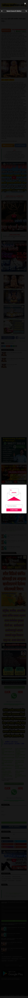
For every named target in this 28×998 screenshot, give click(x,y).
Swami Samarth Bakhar (14, 11)
